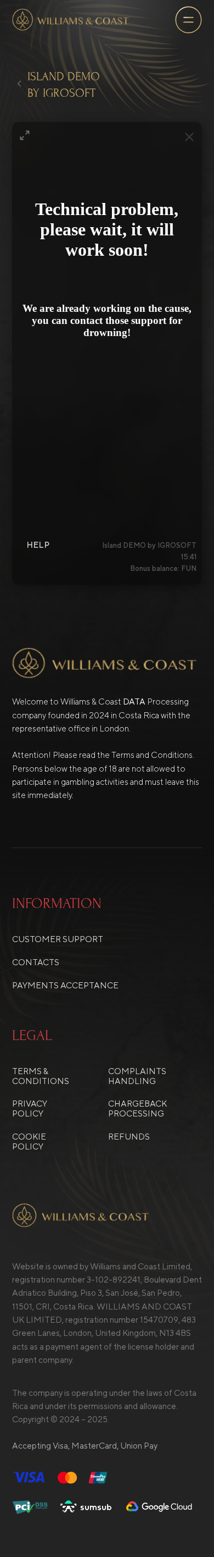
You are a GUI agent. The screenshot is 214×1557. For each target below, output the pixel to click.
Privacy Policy (29, 1108)
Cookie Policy (29, 1141)
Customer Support (57, 939)
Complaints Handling (137, 1076)
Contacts (35, 962)
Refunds (129, 1136)
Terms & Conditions (40, 1076)
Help (37, 544)
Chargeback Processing (137, 1108)
